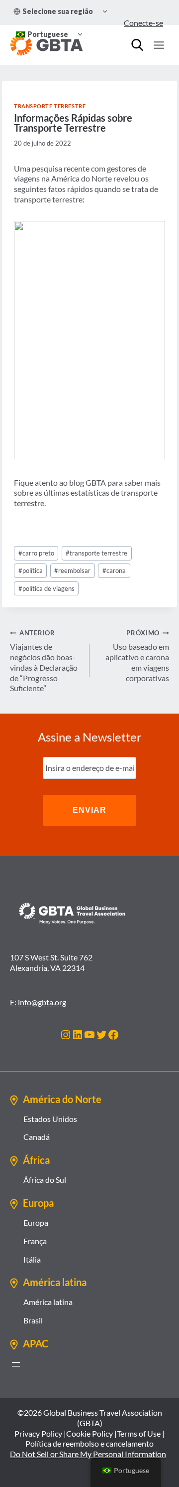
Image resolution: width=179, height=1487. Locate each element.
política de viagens (46, 588)
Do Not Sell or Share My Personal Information (88, 1454)
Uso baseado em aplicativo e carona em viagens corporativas (137, 655)
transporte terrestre (96, 553)
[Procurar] (137, 45)
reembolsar (72, 570)
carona (114, 570)
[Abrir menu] (16, 1364)
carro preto (36, 553)
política (30, 570)
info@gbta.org (42, 1002)
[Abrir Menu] (158, 45)
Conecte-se (143, 22)
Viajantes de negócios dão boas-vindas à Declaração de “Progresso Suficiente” (44, 661)
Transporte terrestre (50, 106)
